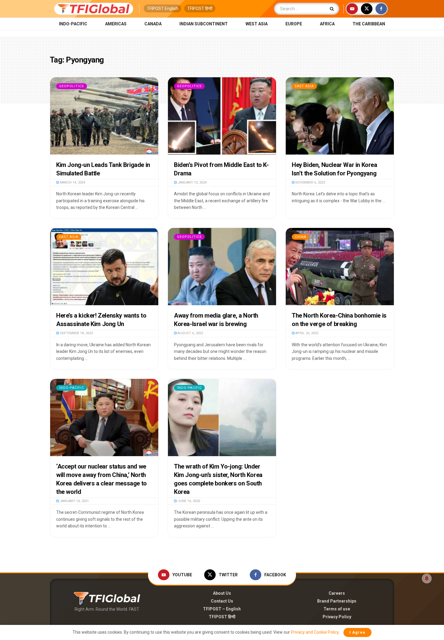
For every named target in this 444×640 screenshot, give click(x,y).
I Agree (357, 632)
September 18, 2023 (76, 333)
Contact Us (222, 601)
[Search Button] (333, 9)
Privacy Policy (337, 616)
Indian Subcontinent (203, 23)
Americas (116, 23)
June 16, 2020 (188, 501)
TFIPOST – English (222, 608)
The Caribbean (368, 23)
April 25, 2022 (306, 333)
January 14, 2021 (74, 501)
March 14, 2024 (72, 182)
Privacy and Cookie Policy (315, 632)
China (300, 237)
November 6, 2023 (309, 182)
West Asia (257, 23)
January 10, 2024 (192, 182)
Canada (153, 23)
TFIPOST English (162, 8)
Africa (327, 23)
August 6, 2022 (190, 333)
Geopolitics (71, 86)
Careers (337, 593)
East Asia (304, 86)
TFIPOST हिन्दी (199, 8)
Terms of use (336, 608)
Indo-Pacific (73, 23)
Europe (293, 23)
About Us (222, 593)
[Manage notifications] (427, 578)
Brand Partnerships (336, 601)
